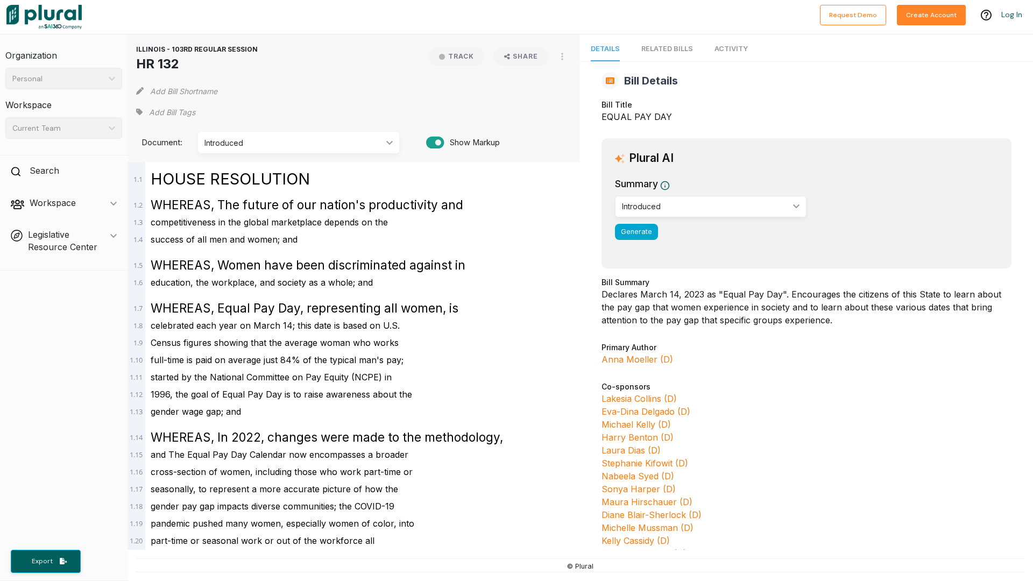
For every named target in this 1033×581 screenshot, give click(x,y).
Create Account (931, 15)
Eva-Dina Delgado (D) (646, 411)
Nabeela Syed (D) (638, 476)
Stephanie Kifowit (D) (645, 463)
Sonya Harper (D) (639, 489)
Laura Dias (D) (631, 450)
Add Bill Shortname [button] (183, 91)
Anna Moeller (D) (637, 359)
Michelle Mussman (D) (648, 527)
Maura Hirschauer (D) (647, 502)
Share (525, 56)
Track (461, 56)
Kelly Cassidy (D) (636, 540)
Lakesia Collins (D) (639, 398)
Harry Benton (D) (638, 437)
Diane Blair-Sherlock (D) (652, 514)
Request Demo (853, 15)
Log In (1011, 14)
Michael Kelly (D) (636, 424)
